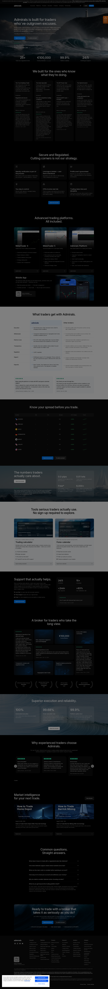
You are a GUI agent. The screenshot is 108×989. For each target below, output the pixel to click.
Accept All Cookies (41, 977)
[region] (26, 981)
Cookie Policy (27, 980)
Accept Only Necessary (41, 980)
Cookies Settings (41, 983)
